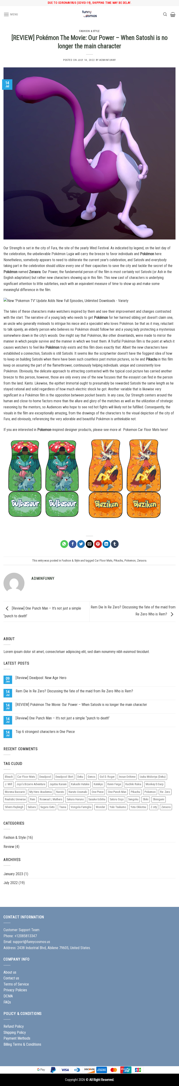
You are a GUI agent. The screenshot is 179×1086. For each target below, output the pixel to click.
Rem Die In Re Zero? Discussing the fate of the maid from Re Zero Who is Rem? (74, 691)
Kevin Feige (114, 784)
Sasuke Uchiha (96, 799)
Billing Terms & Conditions (22, 1044)
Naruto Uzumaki (78, 792)
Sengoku (133, 799)
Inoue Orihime (127, 776)
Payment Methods (16, 1038)
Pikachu (118, 560)
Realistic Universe (15, 799)
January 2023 (13, 874)
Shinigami (158, 799)
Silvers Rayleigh (14, 807)
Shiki (145, 799)
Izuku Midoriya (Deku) (153, 776)
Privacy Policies (15, 990)
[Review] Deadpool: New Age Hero (41, 678)
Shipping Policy (14, 1032)
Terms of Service (16, 984)
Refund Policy (13, 1026)
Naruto (60, 792)
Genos (91, 776)
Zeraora (141, 560)
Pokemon (130, 560)
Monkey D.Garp (155, 784)
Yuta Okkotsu (138, 807)
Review (8, 846)
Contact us (11, 978)
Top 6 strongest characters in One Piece (45, 731)
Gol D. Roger (107, 776)
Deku (80, 776)
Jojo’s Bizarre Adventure (31, 784)
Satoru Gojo (117, 799)
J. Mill (8, 784)
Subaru (32, 807)
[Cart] (173, 14)
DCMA (8, 996)
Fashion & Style (89, 31)
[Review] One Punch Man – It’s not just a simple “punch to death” (63, 718)
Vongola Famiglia (81, 807)
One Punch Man (117, 792)
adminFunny (107, 60)
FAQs (7, 1002)
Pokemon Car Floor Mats (141, 429)
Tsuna (62, 807)
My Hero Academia (40, 792)
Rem (32, 799)
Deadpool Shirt (64, 776)
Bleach (9, 776)
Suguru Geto (47, 807)
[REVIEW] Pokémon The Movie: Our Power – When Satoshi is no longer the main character (81, 704)
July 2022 (10, 883)
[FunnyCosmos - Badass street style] (89, 14)
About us (9, 972)
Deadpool (45, 776)
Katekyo (98, 784)
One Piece (97, 792)
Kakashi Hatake (80, 784)
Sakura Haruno (75, 799)
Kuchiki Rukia (133, 784)
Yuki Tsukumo (118, 807)
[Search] (165, 14)
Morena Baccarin (15, 792)
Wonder (100, 807)
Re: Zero (165, 792)
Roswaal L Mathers (51, 799)
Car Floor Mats (103, 560)
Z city (154, 807)
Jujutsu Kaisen (58, 784)
